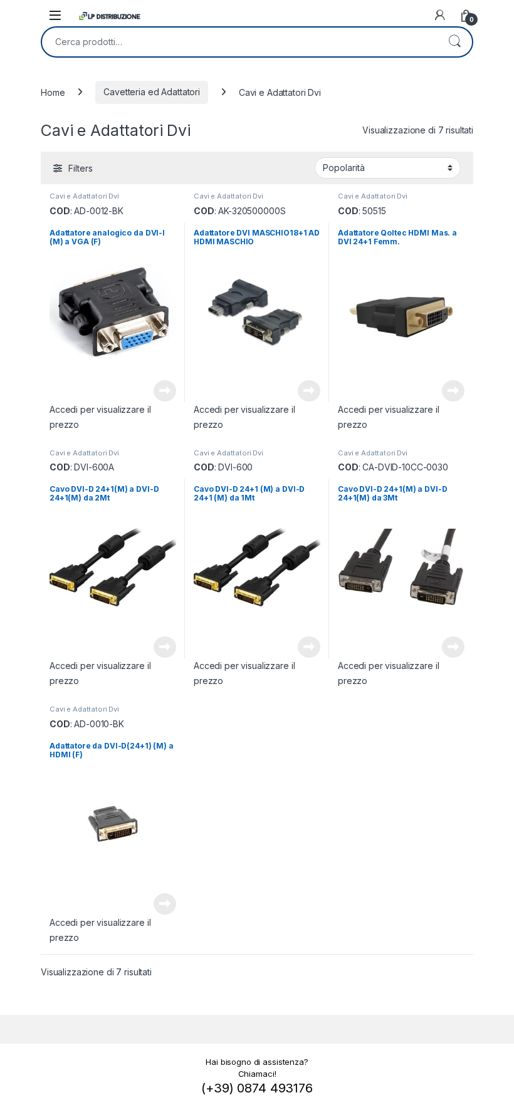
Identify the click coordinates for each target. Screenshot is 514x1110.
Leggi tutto (165, 391)
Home (53, 91)
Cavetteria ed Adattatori (151, 91)
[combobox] (239, 42)
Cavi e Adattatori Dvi (84, 196)
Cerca (454, 42)
